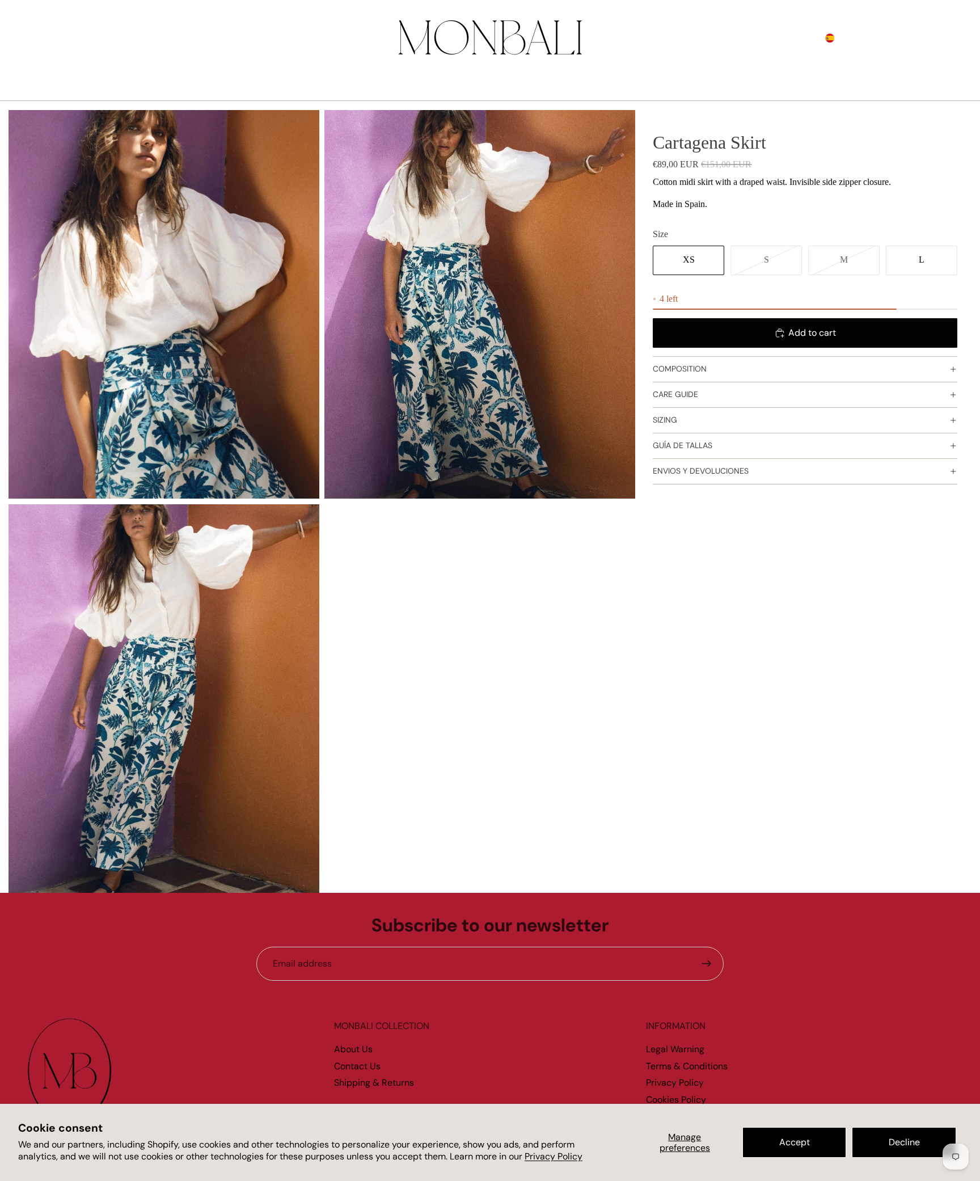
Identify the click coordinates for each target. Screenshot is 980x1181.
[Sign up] (707, 964)
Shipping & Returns (374, 1083)
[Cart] (949, 38)
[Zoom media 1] (164, 304)
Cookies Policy (676, 1100)
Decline (904, 1142)
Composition (680, 369)
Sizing (665, 420)
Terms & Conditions (687, 1066)
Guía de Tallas (682, 446)
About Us (353, 1049)
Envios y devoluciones (701, 471)
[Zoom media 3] (164, 698)
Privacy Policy (553, 1156)
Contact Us (357, 1066)
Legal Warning (675, 1049)
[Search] (900, 38)
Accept (794, 1142)
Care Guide (675, 395)
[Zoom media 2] (479, 304)
